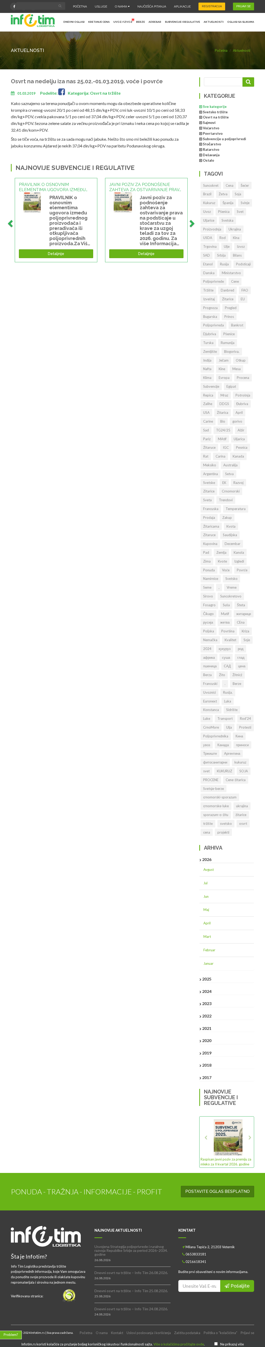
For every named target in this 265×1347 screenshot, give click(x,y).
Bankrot (237, 325)
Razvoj (238, 483)
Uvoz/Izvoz (122, 21)
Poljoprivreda (213, 325)
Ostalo (208, 160)
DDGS (224, 404)
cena (206, 832)
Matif (225, 614)
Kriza (245, 631)
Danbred (227, 290)
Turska (208, 343)
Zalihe (207, 404)
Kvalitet (230, 640)
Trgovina (210, 246)
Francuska (210, 509)
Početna (80, 6)
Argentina (210, 474)
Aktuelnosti (214, 21)
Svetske (209, 483)
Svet (240, 211)
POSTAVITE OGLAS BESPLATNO (217, 1191)
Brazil (207, 194)
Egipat (231, 386)
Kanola (239, 552)
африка (209, 657)
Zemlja (221, 552)
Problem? (11, 1335)
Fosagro (209, 605)
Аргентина (232, 753)
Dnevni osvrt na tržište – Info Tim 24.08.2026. (131, 1309)
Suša (226, 605)
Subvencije (211, 386)
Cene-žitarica (236, 780)
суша (226, 657)
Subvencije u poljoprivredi (224, 139)
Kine (222, 369)
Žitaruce (209, 447)
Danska (209, 273)
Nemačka (210, 640)
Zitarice (209, 491)
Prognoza (210, 308)
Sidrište (232, 710)
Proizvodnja (212, 229)
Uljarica (239, 439)
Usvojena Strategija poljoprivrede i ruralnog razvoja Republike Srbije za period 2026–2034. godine (131, 1250)
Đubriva (242, 404)
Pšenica (224, 211)
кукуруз (225, 649)
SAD (206, 255)
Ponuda (209, 570)
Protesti (245, 727)
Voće (226, 570)
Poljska (208, 631)
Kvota (230, 526)
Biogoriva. (231, 351)
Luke (206, 718)
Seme (207, 587)
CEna (241, 622)
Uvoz (207, 211)
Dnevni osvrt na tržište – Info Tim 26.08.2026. (131, 1272)
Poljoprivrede (213, 281)
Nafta (207, 369)
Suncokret (210, 185)
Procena (243, 378)
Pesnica (241, 447)
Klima (207, 378)
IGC (226, 447)
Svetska (227, 220)
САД (227, 666)
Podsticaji (243, 264)
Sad (206, 430)
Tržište (208, 290)
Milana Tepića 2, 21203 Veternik (210, 1247)
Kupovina (210, 544)
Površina (227, 631)
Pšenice (229, 334)
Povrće (242, 570)
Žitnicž (237, 675)
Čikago (208, 614)
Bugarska (210, 317)
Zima (207, 561)
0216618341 (196, 1262)
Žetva (223, 194)
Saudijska (230, 535)
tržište (208, 823)
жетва (225, 622)
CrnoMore (211, 727)
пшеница (210, 666)
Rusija (224, 264)
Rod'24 (245, 718)
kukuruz (240, 762)
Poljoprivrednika (215, 736)
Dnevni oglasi (74, 21)
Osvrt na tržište (216, 117)
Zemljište (210, 351)
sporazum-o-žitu (215, 815)
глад (241, 657)
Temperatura (236, 509)
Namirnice (210, 579)
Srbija (221, 255)
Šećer (245, 185)
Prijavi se (247, 1333)
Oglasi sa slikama (240, 21)
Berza (207, 675)
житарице (243, 614)
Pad (206, 552)
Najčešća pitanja (151, 6)
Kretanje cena (99, 21)
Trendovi (226, 500)
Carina (220, 456)
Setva (229, 474)
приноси (242, 745)
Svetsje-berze (213, 789)
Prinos (229, 317)
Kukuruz (209, 203)
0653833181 (196, 1254)
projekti (223, 832)
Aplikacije (182, 6)
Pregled (231, 308)
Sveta (207, 500)
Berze (140, 21)
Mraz (224, 395)
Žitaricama (211, 526)
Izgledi (239, 561)
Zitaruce (209, 535)
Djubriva (209, 334)
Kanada (238, 456)
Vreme (232, 587)
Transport (225, 718)
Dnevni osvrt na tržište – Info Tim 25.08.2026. (131, 1291)
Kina (236, 238)
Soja (238, 194)
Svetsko (231, 579)
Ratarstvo (211, 149)
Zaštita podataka (187, 1333)
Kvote (222, 561)
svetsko (226, 823)
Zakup (227, 517)
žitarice (240, 815)
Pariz (207, 439)
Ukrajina (235, 229)
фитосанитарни (215, 762)
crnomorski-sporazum (220, 797)
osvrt (243, 823)
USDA (207, 238)
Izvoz (241, 246)
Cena (229, 185)
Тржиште (210, 753)
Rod (222, 238)
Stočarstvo (212, 144)
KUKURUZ (224, 771)
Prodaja (209, 517)
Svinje (245, 203)
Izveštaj (209, 299)
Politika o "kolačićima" (220, 1333)
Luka (227, 701)
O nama (121, 6)
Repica (208, 395)
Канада (223, 745)
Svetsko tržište (215, 112)
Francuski (210, 684)
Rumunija (227, 343)
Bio (222, 421)
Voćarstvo (211, 128)
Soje (247, 640)
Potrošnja (242, 395)
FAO (244, 290)
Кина (239, 736)
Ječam (224, 360)
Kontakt (117, 1333)
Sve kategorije (215, 106)
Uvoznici (209, 692)
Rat (205, 456)
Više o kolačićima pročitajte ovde (178, 1344)
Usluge (101, 6)
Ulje (227, 246)
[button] (205, 1142)
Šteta (241, 605)
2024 (207, 649)
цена (241, 666)
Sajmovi (209, 123)
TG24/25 (223, 430)
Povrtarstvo (213, 133)
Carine (208, 421)
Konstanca (211, 710)
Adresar (155, 21)
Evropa (224, 378)
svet (206, 771)
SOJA (243, 771)
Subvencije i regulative (182, 21)
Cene (235, 281)
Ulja (229, 727)
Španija (228, 203)
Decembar (232, 544)
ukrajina (242, 806)
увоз (206, 745)
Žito (222, 675)
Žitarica (222, 412)
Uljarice (208, 220)
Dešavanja (211, 155)
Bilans (237, 255)
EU (243, 299)
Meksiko (209, 465)
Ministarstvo (231, 273)
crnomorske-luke (216, 806)
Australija (230, 465)
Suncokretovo (230, 596)
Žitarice (227, 299)
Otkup (241, 360)
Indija (207, 360)
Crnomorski (231, 491)
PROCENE (210, 780)
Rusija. (228, 692)
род (241, 649)
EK (224, 483)
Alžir (241, 430)
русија (208, 622)
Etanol (208, 264)
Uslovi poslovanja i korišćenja (149, 1333)
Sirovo (208, 596)
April (239, 412)
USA (206, 412)
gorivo (237, 421)
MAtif (222, 439)
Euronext (210, 701)
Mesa (236, 369)
